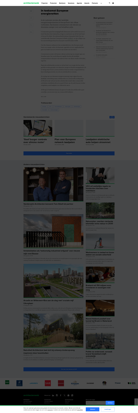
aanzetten (80, 410)
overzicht (50, 410)
